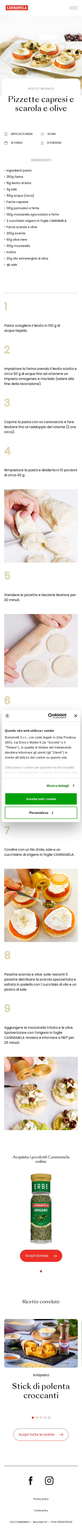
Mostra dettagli (58, 785)
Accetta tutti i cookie (41, 799)
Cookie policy (41, 1510)
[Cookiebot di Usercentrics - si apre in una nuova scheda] (49, 716)
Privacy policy (41, 1499)
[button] (41, 1271)
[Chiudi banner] (75, 715)
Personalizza (38, 812)
